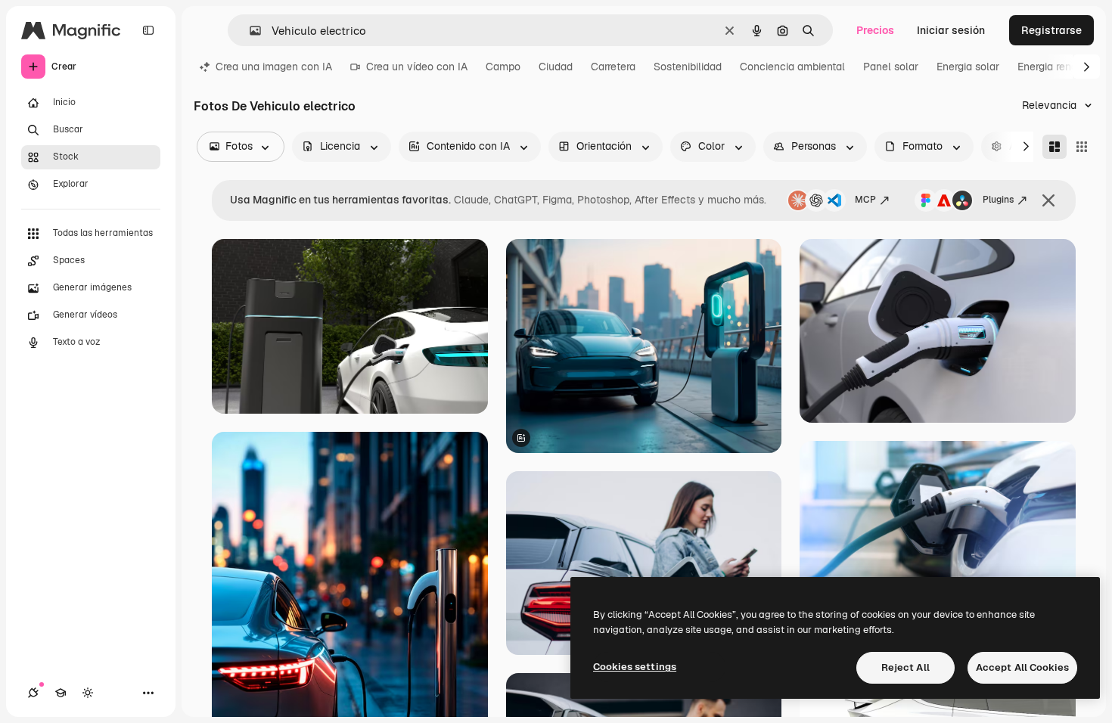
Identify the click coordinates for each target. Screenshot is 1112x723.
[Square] (1082, 147)
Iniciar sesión (951, 30)
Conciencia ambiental (792, 66)
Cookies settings (634, 666)
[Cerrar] (1048, 200)
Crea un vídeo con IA (416, 66)
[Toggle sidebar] (148, 30)
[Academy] (60, 693)
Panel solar (890, 66)
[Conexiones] (33, 693)
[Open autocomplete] (249, 30)
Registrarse (1051, 30)
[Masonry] (1054, 147)
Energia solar (968, 66)
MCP (865, 200)
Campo (503, 66)
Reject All (905, 667)
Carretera (613, 66)
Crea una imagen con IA (274, 66)
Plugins (998, 200)
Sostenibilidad (688, 66)
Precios (875, 30)
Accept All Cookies (1022, 667)
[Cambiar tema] (88, 693)
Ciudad (556, 66)
